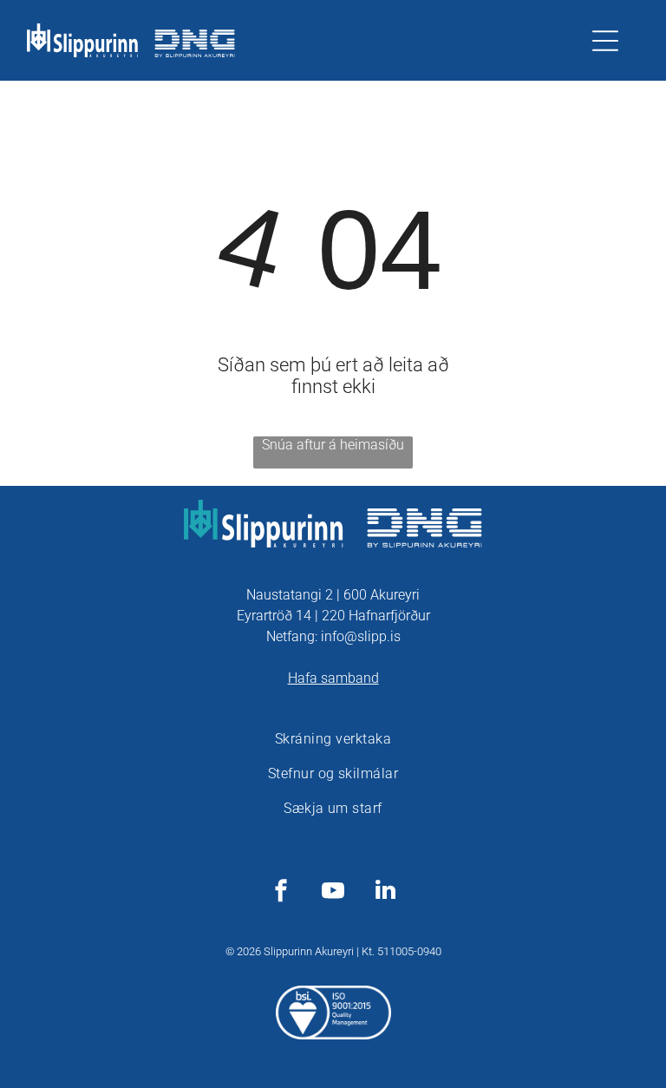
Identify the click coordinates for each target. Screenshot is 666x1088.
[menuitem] (332, 739)
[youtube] (333, 892)
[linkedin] (385, 892)
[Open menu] (605, 41)
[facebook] (281, 892)
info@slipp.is (361, 636)
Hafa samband (333, 678)
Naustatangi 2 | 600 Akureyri (333, 595)
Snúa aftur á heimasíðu (333, 444)
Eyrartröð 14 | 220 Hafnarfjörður (333, 615)
